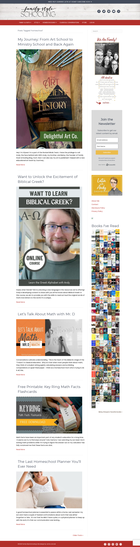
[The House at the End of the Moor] (110, 386)
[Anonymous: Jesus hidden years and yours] (110, 269)
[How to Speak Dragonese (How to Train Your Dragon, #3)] (106, 349)
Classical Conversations (69, 22)
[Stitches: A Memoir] (110, 287)
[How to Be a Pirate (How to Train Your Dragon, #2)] (110, 349)
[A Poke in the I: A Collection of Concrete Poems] (94, 311)
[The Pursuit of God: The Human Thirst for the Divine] (118, 399)
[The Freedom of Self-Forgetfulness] (114, 399)
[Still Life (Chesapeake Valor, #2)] (118, 251)
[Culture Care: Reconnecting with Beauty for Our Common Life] (118, 331)
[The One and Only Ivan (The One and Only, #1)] (118, 392)
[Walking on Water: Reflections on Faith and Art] (114, 293)
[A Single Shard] (94, 269)
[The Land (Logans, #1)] (102, 349)
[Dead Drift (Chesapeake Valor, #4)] (110, 251)
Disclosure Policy (98, 208)
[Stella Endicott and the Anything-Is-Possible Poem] (102, 368)
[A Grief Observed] (102, 238)
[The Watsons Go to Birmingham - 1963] (118, 343)
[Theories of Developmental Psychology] (110, 232)
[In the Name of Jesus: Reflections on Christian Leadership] (102, 337)
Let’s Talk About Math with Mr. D (46, 314)
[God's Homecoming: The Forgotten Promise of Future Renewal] (98, 232)
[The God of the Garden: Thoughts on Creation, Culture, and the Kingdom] (114, 312)
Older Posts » (78, 535)
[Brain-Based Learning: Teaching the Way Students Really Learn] (114, 238)
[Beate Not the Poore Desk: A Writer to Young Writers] (118, 312)
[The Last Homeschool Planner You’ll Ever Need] (49, 490)
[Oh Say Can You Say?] (118, 306)
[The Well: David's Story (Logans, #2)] (98, 349)
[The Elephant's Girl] (106, 380)
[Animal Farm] (106, 386)
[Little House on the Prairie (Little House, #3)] (94, 367)
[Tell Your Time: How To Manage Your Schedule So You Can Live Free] (114, 306)
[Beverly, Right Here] (94, 330)
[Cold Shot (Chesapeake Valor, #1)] (94, 257)
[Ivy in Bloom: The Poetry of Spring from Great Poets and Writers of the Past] (102, 392)
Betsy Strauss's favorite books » (110, 412)
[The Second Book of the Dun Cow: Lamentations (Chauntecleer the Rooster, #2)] (106, 312)
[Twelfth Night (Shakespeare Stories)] (110, 325)
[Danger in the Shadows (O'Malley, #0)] (94, 355)
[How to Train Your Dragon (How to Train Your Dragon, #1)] (118, 349)
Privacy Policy (97, 211)
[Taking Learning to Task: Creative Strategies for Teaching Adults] (110, 337)
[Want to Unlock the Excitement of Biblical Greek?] (49, 236)
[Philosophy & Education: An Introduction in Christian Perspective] (118, 238)
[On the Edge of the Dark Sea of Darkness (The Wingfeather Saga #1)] (114, 380)
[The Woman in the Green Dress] (102, 374)
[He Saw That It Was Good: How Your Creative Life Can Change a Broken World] (98, 306)
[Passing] (98, 355)
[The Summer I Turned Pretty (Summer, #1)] (102, 269)
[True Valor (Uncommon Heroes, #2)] (102, 251)
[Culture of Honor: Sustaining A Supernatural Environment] (102, 275)
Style (36, 22)
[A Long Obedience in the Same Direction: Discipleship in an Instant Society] (94, 325)
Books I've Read (105, 226)
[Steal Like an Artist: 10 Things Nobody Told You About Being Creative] (94, 305)
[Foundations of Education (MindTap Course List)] (98, 244)
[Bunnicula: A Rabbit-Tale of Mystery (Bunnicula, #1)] (102, 281)
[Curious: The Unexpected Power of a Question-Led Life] (94, 337)
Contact (95, 204)
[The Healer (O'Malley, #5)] (106, 355)
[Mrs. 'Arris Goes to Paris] (110, 294)
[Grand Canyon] (106, 287)
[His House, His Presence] (110, 263)
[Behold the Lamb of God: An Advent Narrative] (106, 331)
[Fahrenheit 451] (98, 392)
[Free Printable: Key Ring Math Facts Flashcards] (49, 415)
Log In (92, 22)
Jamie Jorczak (51, 544)
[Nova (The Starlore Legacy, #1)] (94, 275)
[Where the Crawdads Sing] (118, 300)
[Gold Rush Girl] (110, 380)
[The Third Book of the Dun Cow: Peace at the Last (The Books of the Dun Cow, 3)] (102, 312)
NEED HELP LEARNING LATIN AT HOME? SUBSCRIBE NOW (69, 2)
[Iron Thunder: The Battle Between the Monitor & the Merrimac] (94, 293)
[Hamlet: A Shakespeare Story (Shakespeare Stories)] (106, 325)
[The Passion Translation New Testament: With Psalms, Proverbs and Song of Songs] (118, 244)
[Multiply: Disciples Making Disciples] (110, 318)
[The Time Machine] (102, 288)
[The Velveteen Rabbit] (110, 275)
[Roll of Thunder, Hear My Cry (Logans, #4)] (114, 343)
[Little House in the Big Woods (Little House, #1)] (98, 368)
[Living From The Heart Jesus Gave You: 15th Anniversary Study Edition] (114, 263)
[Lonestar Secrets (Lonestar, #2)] (110, 362)
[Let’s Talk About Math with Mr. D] (49, 337)
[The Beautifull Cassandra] (114, 281)
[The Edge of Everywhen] (118, 362)
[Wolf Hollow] (118, 263)
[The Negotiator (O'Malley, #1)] (94, 362)
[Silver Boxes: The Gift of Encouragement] (118, 287)
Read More (20, 165)
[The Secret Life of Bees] (114, 288)
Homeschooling (49, 22)
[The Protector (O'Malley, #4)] (110, 355)
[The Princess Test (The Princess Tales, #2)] (94, 387)
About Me (95, 201)
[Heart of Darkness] (94, 392)
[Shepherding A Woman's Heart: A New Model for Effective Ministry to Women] (94, 318)
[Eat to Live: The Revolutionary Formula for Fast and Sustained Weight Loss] (102, 300)
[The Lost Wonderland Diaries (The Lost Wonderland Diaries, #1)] (114, 386)
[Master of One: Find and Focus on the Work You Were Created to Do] (102, 294)
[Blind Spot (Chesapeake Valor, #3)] (114, 251)
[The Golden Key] (118, 318)
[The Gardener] (94, 287)
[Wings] (98, 287)
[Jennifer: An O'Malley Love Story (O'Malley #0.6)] (114, 349)
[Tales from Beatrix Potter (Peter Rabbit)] (114, 275)
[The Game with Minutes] (98, 269)
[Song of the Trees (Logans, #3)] (94, 349)
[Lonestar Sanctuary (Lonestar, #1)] (114, 362)
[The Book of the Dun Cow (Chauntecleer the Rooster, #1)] (106, 318)
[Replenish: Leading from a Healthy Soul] (94, 244)
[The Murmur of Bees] (98, 343)
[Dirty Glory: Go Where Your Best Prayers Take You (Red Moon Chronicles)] (114, 269)
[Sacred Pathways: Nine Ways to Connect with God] (110, 306)
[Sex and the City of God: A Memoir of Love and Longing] (118, 275)
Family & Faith (24, 22)
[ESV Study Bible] (110, 330)
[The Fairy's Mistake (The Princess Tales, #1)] (118, 380)
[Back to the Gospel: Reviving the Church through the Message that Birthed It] (106, 263)
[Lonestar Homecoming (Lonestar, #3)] (106, 362)
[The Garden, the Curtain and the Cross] (94, 262)
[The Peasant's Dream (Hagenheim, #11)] (102, 380)
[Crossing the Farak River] (98, 374)
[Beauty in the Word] (118, 337)
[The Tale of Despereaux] (102, 398)
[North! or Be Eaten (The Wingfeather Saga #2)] (106, 368)
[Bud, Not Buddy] (98, 399)
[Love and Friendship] (106, 281)
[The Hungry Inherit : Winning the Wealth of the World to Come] (110, 281)
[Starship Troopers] (118, 325)
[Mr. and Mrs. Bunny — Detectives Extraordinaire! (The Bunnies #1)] (106, 275)
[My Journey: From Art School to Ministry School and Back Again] (49, 99)
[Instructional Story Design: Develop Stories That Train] (110, 238)
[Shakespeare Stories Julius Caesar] (114, 325)
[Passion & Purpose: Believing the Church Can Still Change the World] (114, 244)
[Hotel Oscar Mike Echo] (106, 269)
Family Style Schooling (29, 544)
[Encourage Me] (98, 281)
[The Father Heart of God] (98, 275)
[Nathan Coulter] (110, 312)
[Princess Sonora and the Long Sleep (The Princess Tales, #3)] (94, 381)
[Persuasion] (118, 281)
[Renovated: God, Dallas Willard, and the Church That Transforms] (118, 257)
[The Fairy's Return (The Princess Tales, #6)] (110, 368)
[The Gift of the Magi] (102, 331)
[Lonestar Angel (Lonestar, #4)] (102, 362)
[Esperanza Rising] (110, 343)
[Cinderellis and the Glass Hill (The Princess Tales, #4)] (110, 374)
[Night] (94, 238)
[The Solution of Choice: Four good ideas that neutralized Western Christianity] (114, 257)
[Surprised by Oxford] (94, 281)
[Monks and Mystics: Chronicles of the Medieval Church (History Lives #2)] (98, 386)
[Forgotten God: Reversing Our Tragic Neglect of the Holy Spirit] (98, 324)
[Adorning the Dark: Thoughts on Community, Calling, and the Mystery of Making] (118, 386)
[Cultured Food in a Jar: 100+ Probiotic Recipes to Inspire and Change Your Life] (94, 299)
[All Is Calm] (98, 362)
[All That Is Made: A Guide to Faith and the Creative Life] (114, 299)
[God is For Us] (94, 232)
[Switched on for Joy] (110, 244)
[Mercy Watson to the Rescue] (114, 367)
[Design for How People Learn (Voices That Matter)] (106, 238)
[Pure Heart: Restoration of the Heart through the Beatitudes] (98, 294)
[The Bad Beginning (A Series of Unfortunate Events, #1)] (94, 398)
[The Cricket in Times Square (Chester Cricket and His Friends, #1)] (98, 238)
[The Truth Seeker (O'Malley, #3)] (114, 355)
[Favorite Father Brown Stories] (102, 306)
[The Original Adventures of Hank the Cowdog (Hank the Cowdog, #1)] (98, 263)
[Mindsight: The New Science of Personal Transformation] (106, 232)
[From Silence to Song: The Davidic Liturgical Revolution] (106, 244)
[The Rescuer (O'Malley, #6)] (102, 355)
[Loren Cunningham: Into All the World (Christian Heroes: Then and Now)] (114, 318)
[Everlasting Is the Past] (102, 318)
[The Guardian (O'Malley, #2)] (118, 355)
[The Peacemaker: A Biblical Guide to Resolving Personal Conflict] (102, 343)
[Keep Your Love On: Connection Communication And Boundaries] (118, 269)
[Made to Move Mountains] (106, 392)
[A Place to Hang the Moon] (98, 250)
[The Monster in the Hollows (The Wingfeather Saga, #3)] (110, 399)
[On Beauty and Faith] (106, 305)
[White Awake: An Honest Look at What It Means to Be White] (106, 343)
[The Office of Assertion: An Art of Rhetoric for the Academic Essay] (114, 337)
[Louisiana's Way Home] (98, 330)
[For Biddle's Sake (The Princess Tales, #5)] (106, 374)
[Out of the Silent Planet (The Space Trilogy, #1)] (106, 399)
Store (84, 22)
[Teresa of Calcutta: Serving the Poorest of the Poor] (114, 374)
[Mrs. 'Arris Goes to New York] (106, 293)
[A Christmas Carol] (114, 331)
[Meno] (98, 405)
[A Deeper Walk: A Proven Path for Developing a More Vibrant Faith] (98, 257)
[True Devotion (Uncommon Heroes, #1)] (106, 251)
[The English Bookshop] (106, 300)
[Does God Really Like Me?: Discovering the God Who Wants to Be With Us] (106, 257)
